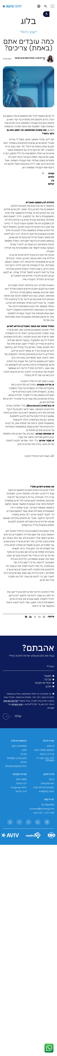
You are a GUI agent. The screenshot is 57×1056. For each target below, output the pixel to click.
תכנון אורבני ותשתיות (17, 758)
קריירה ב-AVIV (47, 754)
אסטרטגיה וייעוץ (19, 746)
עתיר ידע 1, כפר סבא (44, 813)
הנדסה (23, 762)
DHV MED (21, 779)
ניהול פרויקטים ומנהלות (16, 766)
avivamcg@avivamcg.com (42, 809)
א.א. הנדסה (21, 791)
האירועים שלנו (47, 783)
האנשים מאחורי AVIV (44, 750)
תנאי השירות (17, 704)
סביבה (23, 754)
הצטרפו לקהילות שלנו (43, 788)
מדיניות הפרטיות (10, 701)
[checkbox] (28, 681)
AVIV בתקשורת (46, 791)
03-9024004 (48, 805)
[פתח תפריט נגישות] (46, 14)
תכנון (24, 750)
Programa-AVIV (19, 788)
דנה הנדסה (21, 783)
